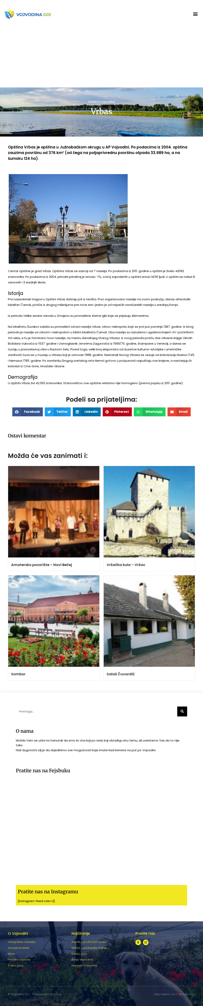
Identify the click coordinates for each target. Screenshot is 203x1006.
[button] (195, 14)
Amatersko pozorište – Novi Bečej (41, 564)
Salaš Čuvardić (121, 674)
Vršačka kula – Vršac (126, 564)
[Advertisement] (101, 57)
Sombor (18, 674)
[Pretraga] (182, 711)
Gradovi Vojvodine (101, 102)
